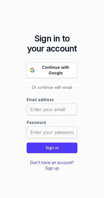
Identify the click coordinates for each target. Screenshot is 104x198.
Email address (40, 99)
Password (36, 122)
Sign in (52, 147)
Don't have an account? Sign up (52, 165)
